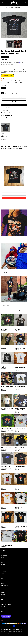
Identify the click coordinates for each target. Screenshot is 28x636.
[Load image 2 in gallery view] (18, 44)
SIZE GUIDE (3, 594)
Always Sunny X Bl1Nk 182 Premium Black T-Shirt (20, 347)
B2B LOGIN (3, 606)
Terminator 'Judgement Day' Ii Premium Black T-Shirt (4, 136)
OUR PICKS (5, 272)
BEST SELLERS (4, 555)
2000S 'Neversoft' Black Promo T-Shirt (20, 448)
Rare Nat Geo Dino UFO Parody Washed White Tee (6, 544)
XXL (17, 93)
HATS (2, 567)
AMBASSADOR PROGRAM (6, 604)
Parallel (5, 629)
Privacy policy (4, 631)
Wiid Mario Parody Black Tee (20, 487)
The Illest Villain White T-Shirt (20, 387)
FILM (2, 578)
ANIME (2, 573)
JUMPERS (3, 562)
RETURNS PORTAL (4, 597)
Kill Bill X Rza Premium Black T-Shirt (6, 448)
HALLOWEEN (3, 571)
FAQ (2, 589)
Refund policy (19, 629)
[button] (2, 3)
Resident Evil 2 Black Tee (20, 544)
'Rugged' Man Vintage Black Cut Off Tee (7, 366)
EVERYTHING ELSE (4, 585)
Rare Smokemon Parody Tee (6, 506)
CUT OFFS (3, 564)
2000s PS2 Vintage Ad (6, 347)
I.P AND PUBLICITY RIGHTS (6, 601)
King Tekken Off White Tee (7, 408)
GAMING (2, 576)
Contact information (6, 633)
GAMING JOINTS (6, 239)
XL (12, 93)
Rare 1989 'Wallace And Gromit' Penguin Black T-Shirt (20, 409)
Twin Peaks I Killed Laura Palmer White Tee (20, 506)
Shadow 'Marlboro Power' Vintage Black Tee (6, 328)
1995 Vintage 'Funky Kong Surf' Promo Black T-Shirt (7, 429)
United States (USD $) (7, 621)
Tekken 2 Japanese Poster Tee (7, 525)
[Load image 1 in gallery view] (10, 44)
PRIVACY (2, 599)
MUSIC (2, 583)
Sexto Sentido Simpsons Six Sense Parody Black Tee (21, 525)
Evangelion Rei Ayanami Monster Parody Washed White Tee (20, 367)
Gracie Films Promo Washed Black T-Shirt (6, 467)
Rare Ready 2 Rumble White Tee (7, 487)
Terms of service (11, 631)
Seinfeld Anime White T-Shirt (20, 429)
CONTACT (3, 592)
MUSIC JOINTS (6, 305)
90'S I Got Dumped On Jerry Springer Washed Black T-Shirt (7, 388)
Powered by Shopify (11, 629)
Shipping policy (19, 631)
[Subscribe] (26, 611)
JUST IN (2, 557)
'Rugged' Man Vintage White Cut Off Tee (21, 328)
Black (3, 87)
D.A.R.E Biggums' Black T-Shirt (20, 467)
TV (1, 580)
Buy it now (14, 104)
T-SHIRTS (3, 559)
